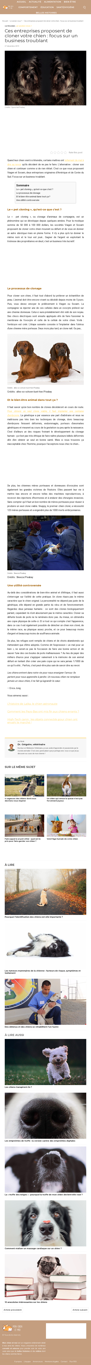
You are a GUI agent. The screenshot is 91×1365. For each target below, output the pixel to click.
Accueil (21, 2)
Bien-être (70, 2)
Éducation (47, 7)
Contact (64, 1361)
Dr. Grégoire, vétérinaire (31, 744)
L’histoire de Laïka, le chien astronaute (32, 703)
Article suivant (80, 1310)
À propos (18, 1361)
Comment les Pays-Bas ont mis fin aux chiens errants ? (43, 711)
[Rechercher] (84, 7)
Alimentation (52, 2)
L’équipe (27, 1361)
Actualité (35, 2)
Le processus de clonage (28, 193)
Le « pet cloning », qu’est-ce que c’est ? (34, 189)
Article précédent (13, 1310)
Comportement (28, 7)
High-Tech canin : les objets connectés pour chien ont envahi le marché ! (42, 721)
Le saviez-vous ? (16, 21)
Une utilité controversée (27, 200)
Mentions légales (52, 1361)
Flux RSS (73, 1361)
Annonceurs (38, 1361)
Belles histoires (46, 13)
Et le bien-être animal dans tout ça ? (33, 196)
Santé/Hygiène (65, 7)
